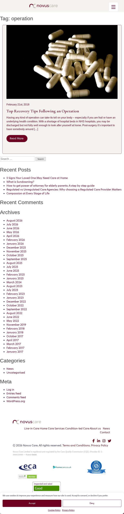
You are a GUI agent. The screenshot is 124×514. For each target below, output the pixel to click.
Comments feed (16, 397)
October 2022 (15, 305)
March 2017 (13, 344)
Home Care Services (52, 428)
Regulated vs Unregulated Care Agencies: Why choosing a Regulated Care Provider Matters (64, 189)
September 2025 (16, 259)
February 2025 (15, 274)
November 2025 (16, 251)
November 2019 (16, 325)
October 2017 (14, 336)
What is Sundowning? (20, 182)
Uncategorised (15, 372)
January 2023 (15, 298)
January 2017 (14, 352)
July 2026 (12, 224)
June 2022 (12, 317)
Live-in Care (31, 428)
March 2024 (13, 282)
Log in (10, 390)
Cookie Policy (54, 510)
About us (95, 428)
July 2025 (12, 267)
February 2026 (15, 240)
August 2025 (14, 263)
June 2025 (12, 271)
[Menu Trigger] (113, 6)
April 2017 (12, 340)
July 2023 (12, 290)
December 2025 (16, 247)
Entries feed (13, 393)
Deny (92, 503)
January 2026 (15, 244)
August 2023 (14, 286)
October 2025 (15, 255)
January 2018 (14, 332)
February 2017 (15, 348)
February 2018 (15, 328)
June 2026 (12, 228)
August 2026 (14, 220)
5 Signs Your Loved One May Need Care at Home (37, 178)
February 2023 (15, 294)
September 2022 (16, 309)
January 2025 (15, 278)
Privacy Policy (68, 510)
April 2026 (12, 236)
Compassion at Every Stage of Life (27, 193)
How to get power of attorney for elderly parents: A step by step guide (50, 186)
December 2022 (16, 301)
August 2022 (14, 313)
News (10, 369)
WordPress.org (15, 401)
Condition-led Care (77, 428)
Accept (32, 503)
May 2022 (12, 321)
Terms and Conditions (76, 445)
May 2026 (12, 232)
